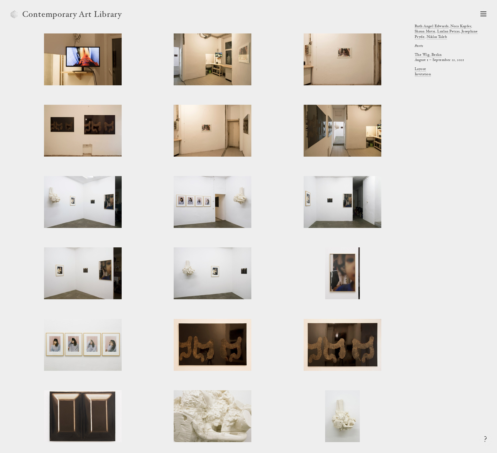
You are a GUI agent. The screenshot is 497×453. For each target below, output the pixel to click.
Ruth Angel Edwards (432, 26)
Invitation (423, 74)
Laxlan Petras (448, 31)
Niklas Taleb (437, 37)
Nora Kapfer (460, 26)
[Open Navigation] (483, 14)
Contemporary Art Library (72, 15)
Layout (420, 69)
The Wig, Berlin (428, 55)
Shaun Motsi (425, 31)
